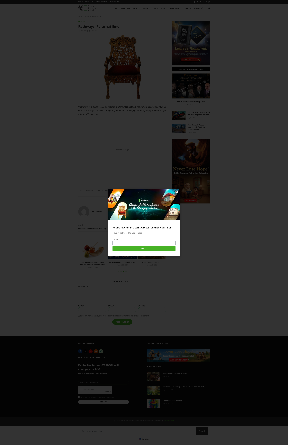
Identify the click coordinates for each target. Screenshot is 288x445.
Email (115, 240)
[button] (177, 192)
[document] (144, 222)
